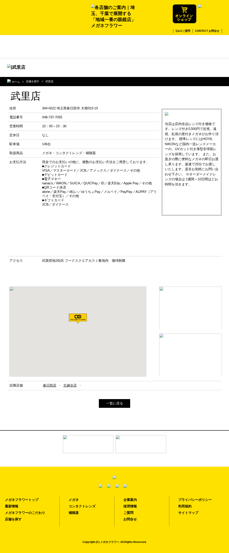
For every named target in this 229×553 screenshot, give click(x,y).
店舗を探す (32, 81)
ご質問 (128, 513)
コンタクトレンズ (82, 506)
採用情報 (130, 506)
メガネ (74, 500)
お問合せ (130, 519)
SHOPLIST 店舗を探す (25, 46)
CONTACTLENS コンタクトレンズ (168, 46)
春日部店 (49, 385)
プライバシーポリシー (195, 500)
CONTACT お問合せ (207, 30)
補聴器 (74, 513)
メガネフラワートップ (21, 500)
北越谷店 (70, 385)
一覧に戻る (114, 403)
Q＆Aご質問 (183, 30)
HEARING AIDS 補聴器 (204, 46)
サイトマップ (188, 513)
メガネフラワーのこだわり (25, 513)
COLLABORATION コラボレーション (132, 46)
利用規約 (185, 506)
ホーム (16, 81)
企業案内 (130, 500)
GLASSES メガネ (61, 46)
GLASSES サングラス (96, 46)
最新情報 (11, 506)
